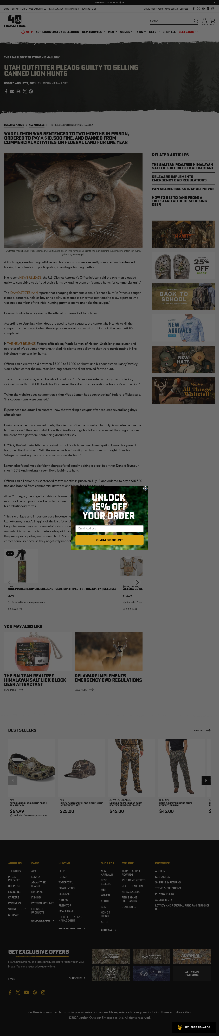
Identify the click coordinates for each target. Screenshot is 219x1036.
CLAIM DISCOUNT (109, 540)
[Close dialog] (145, 488)
